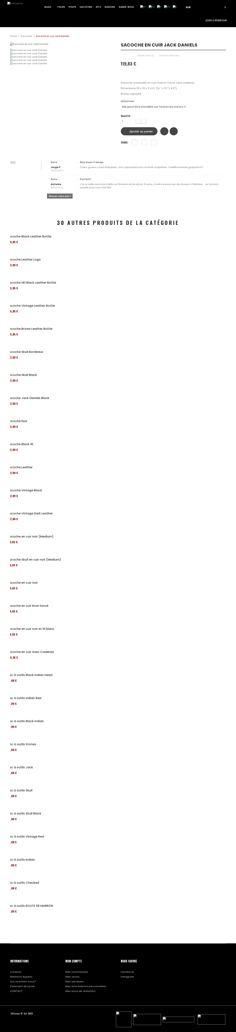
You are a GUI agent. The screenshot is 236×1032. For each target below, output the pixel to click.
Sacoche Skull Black (22, 375)
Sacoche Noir (17, 421)
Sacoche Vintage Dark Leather (30, 513)
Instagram (127, 976)
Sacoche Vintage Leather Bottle (31, 306)
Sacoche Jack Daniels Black (28, 398)
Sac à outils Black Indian (25, 721)
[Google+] (144, 142)
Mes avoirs (72, 976)
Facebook (127, 972)
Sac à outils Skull (19, 790)
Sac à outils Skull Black (24, 813)
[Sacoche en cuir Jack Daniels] (63, 50)
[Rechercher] (212, 7)
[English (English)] (143, 6)
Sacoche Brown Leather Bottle (29, 329)
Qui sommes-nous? (23, 981)
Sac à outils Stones (21, 744)
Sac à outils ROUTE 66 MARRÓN (30, 906)
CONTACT (16, 991)
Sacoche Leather (20, 467)
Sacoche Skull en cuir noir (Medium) (34, 560)
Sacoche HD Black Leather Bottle (31, 283)
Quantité (125, 115)
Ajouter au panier (141, 131)
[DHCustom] (21, 8)
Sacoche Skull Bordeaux (25, 352)
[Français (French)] (159, 6)
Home (13, 36)
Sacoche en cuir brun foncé (27, 606)
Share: (124, 142)
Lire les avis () (146, 55)
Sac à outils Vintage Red (25, 836)
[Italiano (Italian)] (175, 6)
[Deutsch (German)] (167, 6)
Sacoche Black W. (20, 444)
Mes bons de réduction (80, 991)
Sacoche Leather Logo (24, 259)
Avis (13, 163)
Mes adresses (74, 981)
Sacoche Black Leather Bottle (29, 236)
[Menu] (202, 7)
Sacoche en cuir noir (22, 583)
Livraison (16, 972)
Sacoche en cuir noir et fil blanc (30, 629)
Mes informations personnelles (85, 986)
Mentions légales (21, 976)
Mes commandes (76, 972)
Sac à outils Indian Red (24, 698)
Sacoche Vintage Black (24, 490)
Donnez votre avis (169, 55)
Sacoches (26, 36)
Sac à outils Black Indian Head (29, 675)
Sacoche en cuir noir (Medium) (30, 536)
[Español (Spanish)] (152, 6)
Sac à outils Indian (21, 860)
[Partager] (134, 142)
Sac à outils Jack (20, 767)
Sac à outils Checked (23, 883)
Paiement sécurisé (22, 986)
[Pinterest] (153, 142)
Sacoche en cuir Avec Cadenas (30, 652)
